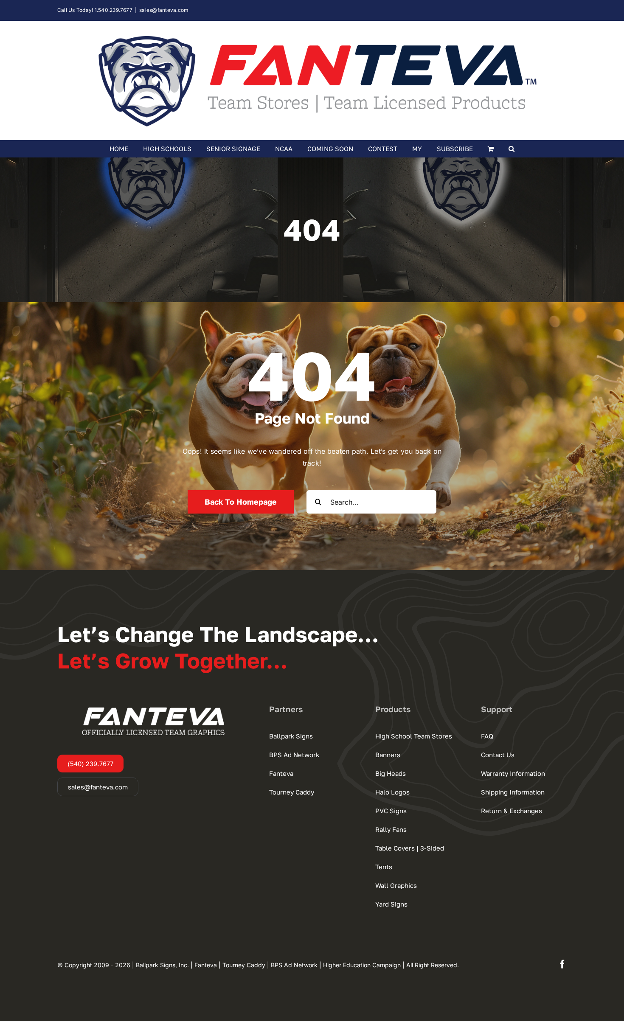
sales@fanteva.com (163, 10)
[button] (511, 148)
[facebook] (562, 964)
